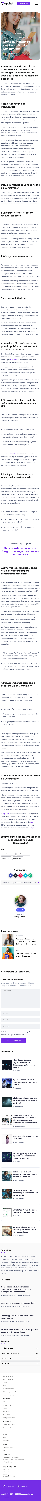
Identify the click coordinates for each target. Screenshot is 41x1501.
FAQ (4, 1450)
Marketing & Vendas (10, 37)
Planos (5, 1382)
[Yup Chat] (7, 3)
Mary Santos (12, 53)
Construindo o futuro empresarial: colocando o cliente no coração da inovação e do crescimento (25, 1119)
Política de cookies (8, 1395)
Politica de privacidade (9, 1392)
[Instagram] (22, 1486)
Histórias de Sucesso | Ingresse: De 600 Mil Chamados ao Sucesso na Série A (25, 1064)
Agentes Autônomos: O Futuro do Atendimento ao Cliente (25, 1082)
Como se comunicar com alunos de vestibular (26, 954)
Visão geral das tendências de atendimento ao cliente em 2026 (25, 1100)
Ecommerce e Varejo (9, 1425)
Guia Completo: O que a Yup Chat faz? (25, 1137)
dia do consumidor (23, 854)
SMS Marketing (17, 858)
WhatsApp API (7, 1405)
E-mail (5, 1408)
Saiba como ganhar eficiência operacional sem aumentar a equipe (25, 1174)
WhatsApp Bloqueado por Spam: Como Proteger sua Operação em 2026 (24, 1156)
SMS (4, 1402)
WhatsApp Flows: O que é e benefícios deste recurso (25, 1211)
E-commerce (6, 858)
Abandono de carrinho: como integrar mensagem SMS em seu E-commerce (26, 941)
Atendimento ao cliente (12, 33)
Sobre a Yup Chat (8, 1379)
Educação (6, 1431)
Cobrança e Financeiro (9, 1428)
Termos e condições (9, 1389)
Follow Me (20, 910)
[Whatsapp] (8, 1486)
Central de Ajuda (8, 1447)
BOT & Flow (6, 1411)
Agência (5, 1437)
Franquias (6, 1440)
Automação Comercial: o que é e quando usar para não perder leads (24, 1229)
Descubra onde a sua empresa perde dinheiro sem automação (26, 1192)
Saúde (5, 1434)
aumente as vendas (8, 854)
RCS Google (6, 1414)
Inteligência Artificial (9, 1418)
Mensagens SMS (25, 37)
